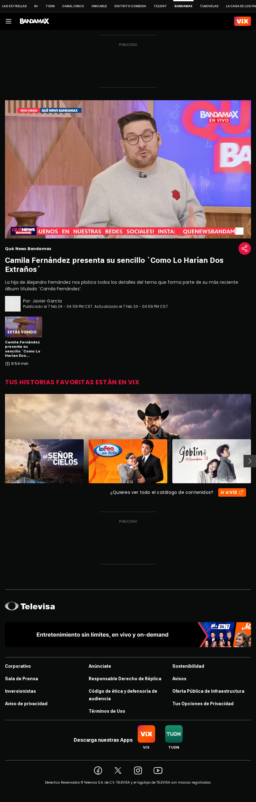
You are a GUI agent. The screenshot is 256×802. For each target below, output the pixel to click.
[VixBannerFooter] (128, 634)
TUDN (50, 6)
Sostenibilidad (188, 666)
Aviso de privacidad (26, 703)
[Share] (245, 248)
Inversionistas (20, 691)
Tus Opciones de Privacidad (203, 703)
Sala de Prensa (21, 678)
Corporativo (18, 666)
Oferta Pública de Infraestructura (208, 691)
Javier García (47, 301)
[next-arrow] (250, 461)
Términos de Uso (107, 711)
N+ (36, 6)
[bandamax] (34, 21)
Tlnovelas (209, 6)
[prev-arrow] (1, 461)
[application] (128, 169)
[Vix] (242, 21)
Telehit (160, 6)
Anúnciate (100, 666)
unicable (99, 6)
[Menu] (8, 21)
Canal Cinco (73, 6)
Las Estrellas (14, 6)
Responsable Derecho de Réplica (125, 678)
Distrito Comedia (130, 6)
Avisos (179, 678)
